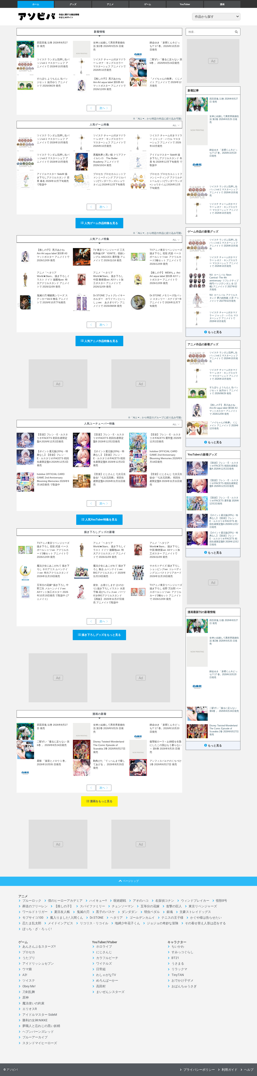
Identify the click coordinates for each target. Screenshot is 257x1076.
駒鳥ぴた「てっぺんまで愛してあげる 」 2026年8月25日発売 (109, 764)
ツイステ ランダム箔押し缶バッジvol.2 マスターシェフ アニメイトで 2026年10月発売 (53, 158)
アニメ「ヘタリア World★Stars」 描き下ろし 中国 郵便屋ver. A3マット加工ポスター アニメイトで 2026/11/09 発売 (108, 279)
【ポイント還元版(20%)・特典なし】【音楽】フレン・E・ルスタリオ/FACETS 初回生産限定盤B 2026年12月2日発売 (109, 458)
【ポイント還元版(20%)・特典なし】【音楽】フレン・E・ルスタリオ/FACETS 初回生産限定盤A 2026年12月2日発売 (53, 458)
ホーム (35, 4)
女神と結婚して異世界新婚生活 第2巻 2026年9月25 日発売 (109, 46)
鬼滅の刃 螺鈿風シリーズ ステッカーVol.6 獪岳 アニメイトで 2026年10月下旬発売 (52, 299)
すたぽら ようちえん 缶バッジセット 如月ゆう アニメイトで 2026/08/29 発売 (52, 82)
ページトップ (131, 880)
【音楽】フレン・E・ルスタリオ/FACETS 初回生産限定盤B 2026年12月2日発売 (108, 438)
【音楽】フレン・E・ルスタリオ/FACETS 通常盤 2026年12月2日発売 (165, 438)
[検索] (236, 31)
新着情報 (99, 31)
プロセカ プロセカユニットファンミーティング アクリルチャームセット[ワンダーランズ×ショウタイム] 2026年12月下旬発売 (166, 181)
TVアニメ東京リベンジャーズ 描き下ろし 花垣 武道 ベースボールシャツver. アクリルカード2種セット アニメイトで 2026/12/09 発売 (166, 256)
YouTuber (185, 4)
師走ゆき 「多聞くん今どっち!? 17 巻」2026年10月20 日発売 (165, 46)
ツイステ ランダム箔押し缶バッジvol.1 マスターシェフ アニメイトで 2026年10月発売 (53, 63)
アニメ (110, 4)
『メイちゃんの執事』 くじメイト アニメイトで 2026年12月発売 (166, 82)
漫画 (222, 4)
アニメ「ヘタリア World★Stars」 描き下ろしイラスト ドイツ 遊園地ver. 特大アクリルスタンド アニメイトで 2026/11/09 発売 (53, 279)
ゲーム (147, 4)
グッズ (73, 4)
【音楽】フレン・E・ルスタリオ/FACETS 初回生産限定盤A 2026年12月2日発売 (52, 438)
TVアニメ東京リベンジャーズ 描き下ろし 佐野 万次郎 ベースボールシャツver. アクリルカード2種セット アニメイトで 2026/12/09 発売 (166, 592)
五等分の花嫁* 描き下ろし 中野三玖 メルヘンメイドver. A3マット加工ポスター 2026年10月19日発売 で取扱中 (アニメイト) (53, 592)
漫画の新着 (99, 713)
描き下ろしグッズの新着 (99, 531)
